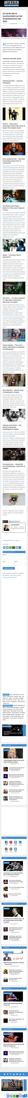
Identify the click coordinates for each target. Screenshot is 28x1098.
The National (20, 473)
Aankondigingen (7, 726)
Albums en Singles (8, 952)
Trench (8, 440)
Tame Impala (6, 352)
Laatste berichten (15, 521)
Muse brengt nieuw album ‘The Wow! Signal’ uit (13, 733)
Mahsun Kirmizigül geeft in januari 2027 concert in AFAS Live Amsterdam (16, 798)
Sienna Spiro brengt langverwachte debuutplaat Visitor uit (16, 1012)
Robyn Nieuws (18, 714)
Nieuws (18, 711)
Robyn (12, 132)
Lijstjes (20, 709)
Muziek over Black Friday (15, 894)
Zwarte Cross (10, 237)
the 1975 (8, 701)
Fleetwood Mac (12, 91)
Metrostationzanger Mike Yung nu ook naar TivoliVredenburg (11, 1088)
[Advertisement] (14, 637)
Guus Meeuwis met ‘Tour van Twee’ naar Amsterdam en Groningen (16, 929)
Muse (10, 262)
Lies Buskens (13, 23)
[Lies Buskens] (7, 530)
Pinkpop (22, 87)
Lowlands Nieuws (6, 711)
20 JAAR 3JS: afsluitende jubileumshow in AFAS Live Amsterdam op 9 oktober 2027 (16, 783)
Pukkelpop (11, 368)
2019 (11, 694)
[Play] (14, 114)
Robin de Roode (14, 966)
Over (6, 521)
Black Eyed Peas (16, 694)
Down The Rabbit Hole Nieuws (13, 707)
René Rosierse (14, 974)
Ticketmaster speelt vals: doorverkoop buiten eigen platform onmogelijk (15, 938)
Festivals (22, 707)
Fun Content (16, 709)
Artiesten (15, 705)
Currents (8, 356)
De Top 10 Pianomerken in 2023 (16, 887)
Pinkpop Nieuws (15, 712)
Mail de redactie (15, 540)
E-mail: (16, 561)
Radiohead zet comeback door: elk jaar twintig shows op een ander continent (14, 920)
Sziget (4, 327)
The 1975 (21, 305)
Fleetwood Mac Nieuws (8, 709)
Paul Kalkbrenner (7, 165)
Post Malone (18, 395)
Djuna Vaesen (6, 731)
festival (4, 696)
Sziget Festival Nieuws (15, 716)
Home (7, 1094)
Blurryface (5, 438)
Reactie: (5, 554)
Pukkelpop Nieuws (10, 714)
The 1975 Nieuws (13, 718)
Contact (20, 1094)
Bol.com (22, 694)
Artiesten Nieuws (14, 763)
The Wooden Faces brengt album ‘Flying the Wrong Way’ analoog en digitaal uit (16, 971)
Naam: (4, 561)
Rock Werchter (14, 140)
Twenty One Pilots (7, 432)
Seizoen (15, 700)
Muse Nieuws (13, 711)
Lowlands (5, 169)
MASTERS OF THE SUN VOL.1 (14, 223)
